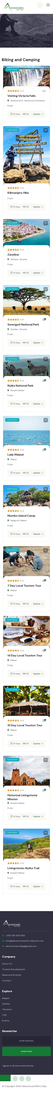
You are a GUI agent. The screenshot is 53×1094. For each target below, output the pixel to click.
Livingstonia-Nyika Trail (23, 868)
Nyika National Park (20, 385)
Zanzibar (13, 254)
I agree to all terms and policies (17, 1065)
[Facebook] (21, 1078)
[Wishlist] (46, 70)
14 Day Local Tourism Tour (24, 655)
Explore (36, 114)
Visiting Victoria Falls (21, 96)
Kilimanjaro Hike (18, 193)
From (10, 105)
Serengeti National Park (23, 324)
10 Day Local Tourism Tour (24, 725)
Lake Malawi (15, 454)
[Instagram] (28, 1078)
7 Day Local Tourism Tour (24, 585)
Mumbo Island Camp (21, 516)
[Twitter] (15, 1078)
